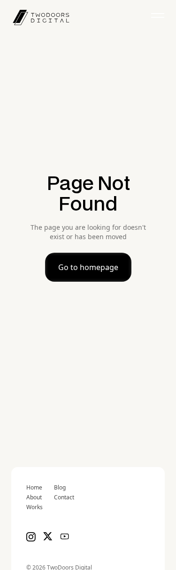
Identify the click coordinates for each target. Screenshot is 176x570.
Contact (64, 497)
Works (34, 507)
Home (34, 487)
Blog (60, 487)
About (34, 497)
